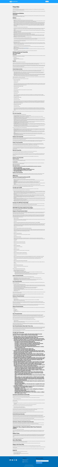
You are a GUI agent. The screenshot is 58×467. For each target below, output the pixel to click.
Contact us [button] (47, 1)
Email (36, 459)
